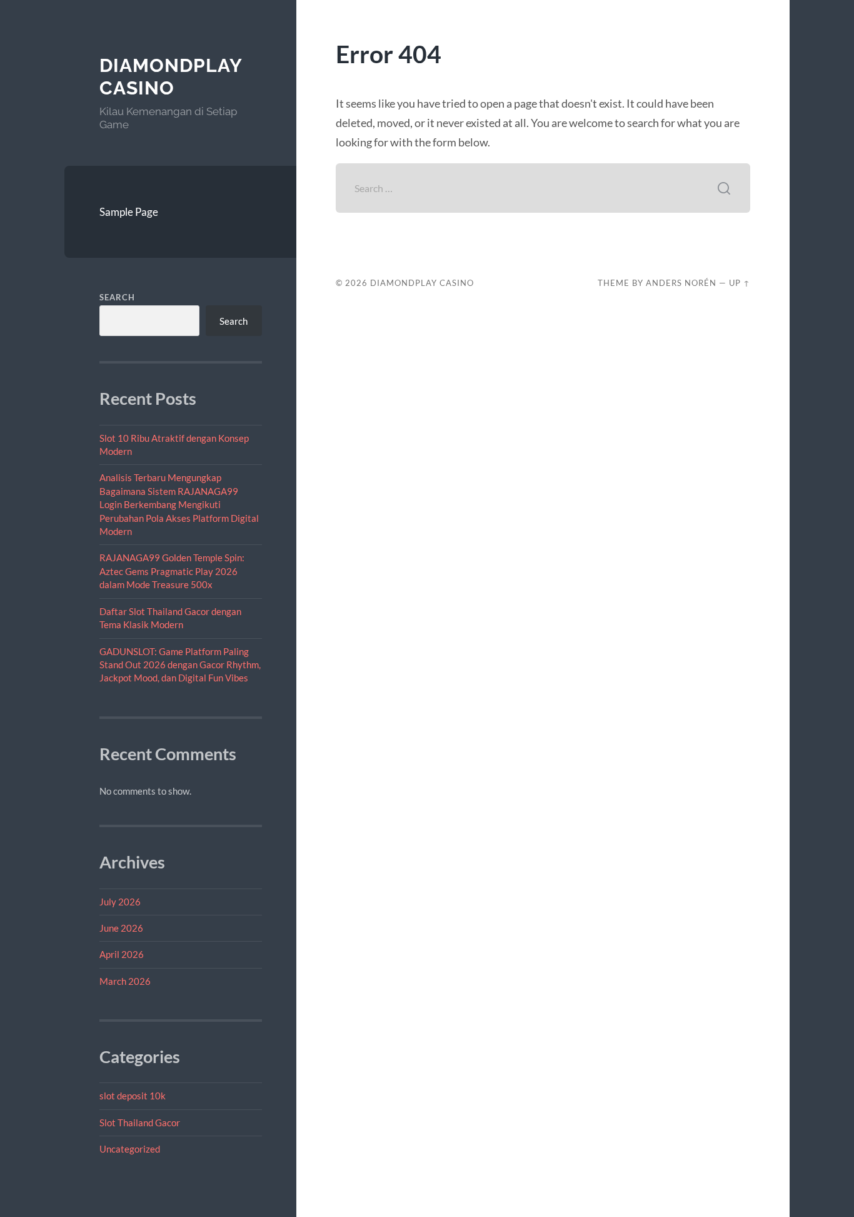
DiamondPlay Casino (170, 76)
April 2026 (121, 954)
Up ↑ (739, 283)
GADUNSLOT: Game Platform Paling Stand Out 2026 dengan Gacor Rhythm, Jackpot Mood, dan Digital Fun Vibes (180, 665)
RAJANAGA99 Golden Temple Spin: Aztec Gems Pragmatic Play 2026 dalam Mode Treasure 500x (171, 571)
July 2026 (120, 901)
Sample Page (128, 211)
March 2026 (125, 981)
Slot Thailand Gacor (139, 1122)
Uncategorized (129, 1148)
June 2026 (121, 928)
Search (117, 297)
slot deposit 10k (132, 1095)
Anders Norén (681, 283)
